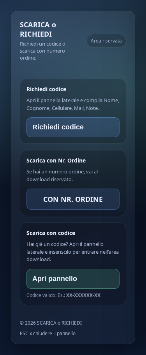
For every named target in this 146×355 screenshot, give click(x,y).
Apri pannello (54, 279)
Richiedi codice (58, 127)
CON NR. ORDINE (73, 199)
